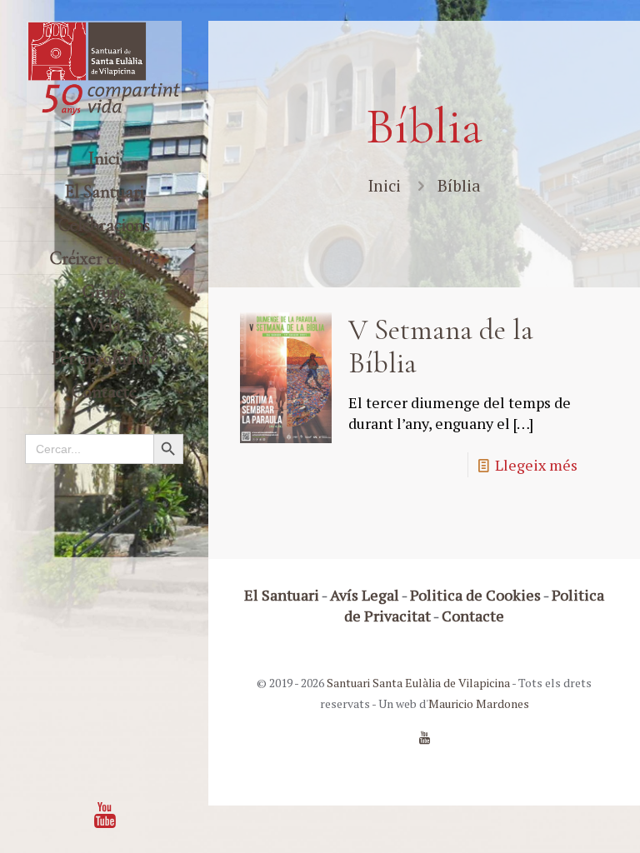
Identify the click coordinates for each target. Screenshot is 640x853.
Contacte (473, 616)
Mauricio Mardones (478, 703)
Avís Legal (364, 595)
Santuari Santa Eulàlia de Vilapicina (418, 683)
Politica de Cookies (475, 595)
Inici (384, 185)
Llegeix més (536, 465)
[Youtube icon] (105, 814)
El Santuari (281, 595)
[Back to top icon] (560, 818)
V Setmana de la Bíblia (440, 346)
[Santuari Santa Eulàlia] (104, 70)
